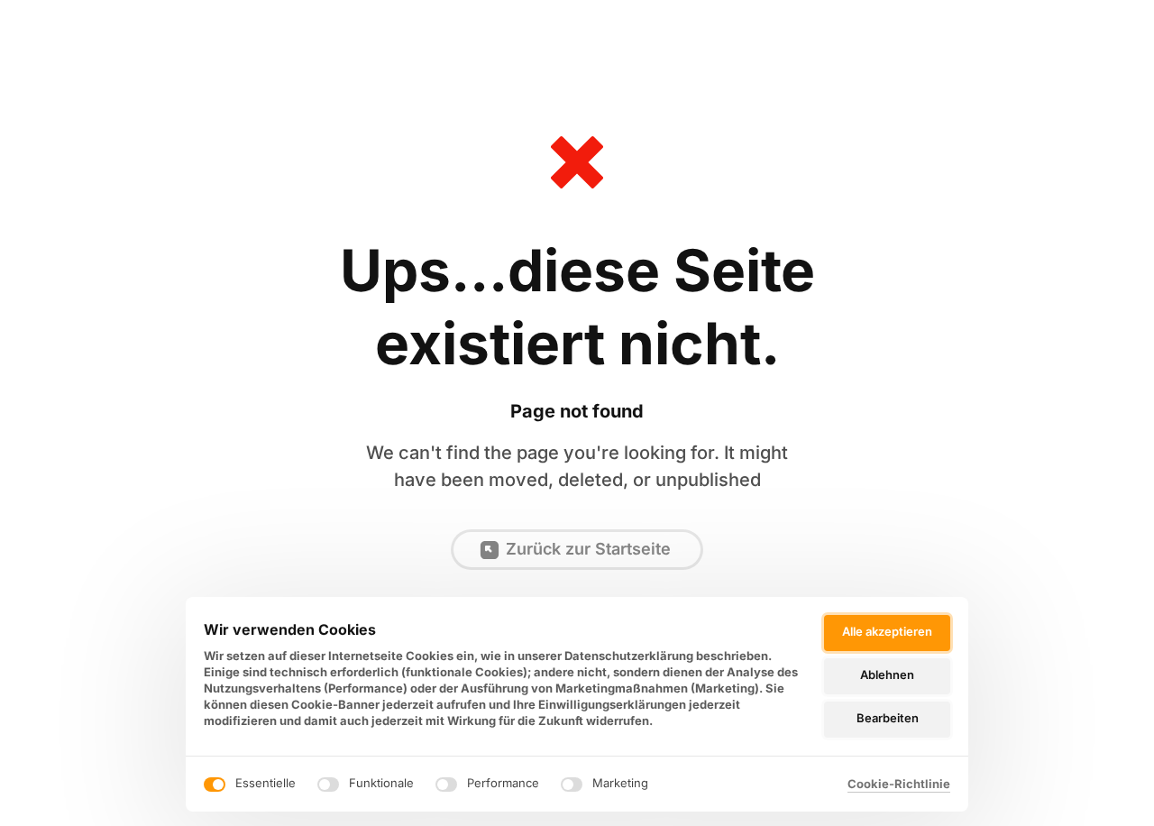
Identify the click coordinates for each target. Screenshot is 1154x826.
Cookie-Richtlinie (898, 785)
